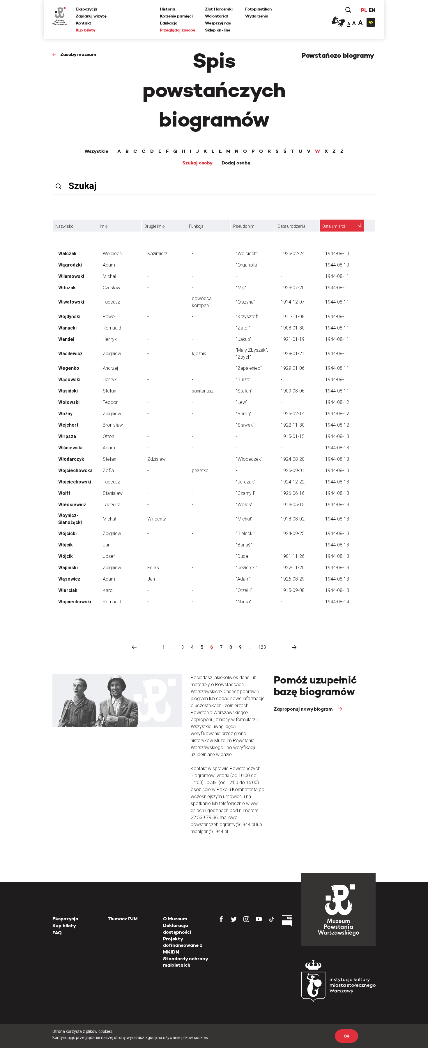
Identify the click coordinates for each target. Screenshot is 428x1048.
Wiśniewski (70, 448)
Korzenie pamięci (176, 16)
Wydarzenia (256, 16)
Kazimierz (157, 253)
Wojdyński (69, 316)
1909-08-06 (293, 391)
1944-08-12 (337, 402)
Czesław (111, 287)
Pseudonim (243, 226)
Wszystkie (96, 151)
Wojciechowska (75, 470)
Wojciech (112, 253)
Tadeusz (111, 302)
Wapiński (68, 567)
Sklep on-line (217, 30)
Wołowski (68, 402)
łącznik (199, 353)
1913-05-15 (293, 504)
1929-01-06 (293, 368)
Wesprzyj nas (218, 23)
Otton (108, 436)
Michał (109, 276)
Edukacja (169, 23)
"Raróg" (244, 413)
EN (372, 10)
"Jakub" (244, 339)
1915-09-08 (293, 590)
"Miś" (241, 287)
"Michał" (244, 519)
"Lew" (241, 402)
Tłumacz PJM (123, 919)
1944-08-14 (337, 601)
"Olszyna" (245, 302)
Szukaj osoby (197, 163)
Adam (109, 265)
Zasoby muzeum (78, 54)
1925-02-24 (293, 253)
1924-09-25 (293, 533)
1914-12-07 (293, 302)
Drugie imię (154, 226)
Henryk (110, 339)
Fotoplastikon (258, 9)
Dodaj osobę (236, 163)
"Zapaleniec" (249, 368)
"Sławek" (245, 425)
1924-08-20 (293, 459)
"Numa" (243, 601)
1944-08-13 (337, 436)
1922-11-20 (293, 567)
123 (262, 647)
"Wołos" (244, 504)
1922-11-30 (293, 425)
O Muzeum (175, 919)
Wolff (64, 493)
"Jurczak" (245, 482)
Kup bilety (85, 30)
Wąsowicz (69, 579)
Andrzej (110, 368)
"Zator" (243, 328)
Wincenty (156, 519)
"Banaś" (244, 545)
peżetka (200, 470)
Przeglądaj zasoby (177, 30)
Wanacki (67, 328)
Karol (108, 590)
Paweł (109, 316)
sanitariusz (202, 391)
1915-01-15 (293, 436)
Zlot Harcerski (218, 9)
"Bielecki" (245, 533)
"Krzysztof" (247, 316)
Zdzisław (156, 459)
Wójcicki (67, 533)
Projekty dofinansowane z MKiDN (182, 945)
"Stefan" (244, 391)
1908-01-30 (293, 328)
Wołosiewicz (72, 504)
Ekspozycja (86, 9)
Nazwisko (64, 226)
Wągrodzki (70, 265)
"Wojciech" (247, 253)
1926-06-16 (293, 493)
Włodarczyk (71, 459)
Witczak (67, 287)
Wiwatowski (71, 302)
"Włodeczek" (249, 459)
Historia (167, 9)
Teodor (110, 402)
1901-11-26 (293, 556)
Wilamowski (71, 276)
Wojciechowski (74, 482)
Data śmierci (333, 226)
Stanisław (113, 493)
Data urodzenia (291, 226)
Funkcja (196, 226)
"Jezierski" (246, 567)
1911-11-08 (293, 316)
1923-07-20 (293, 287)
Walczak (67, 253)
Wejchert (68, 425)
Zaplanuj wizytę (91, 16)
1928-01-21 (293, 353)
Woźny (65, 413)
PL (364, 10)
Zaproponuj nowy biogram (304, 709)
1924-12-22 (293, 482)
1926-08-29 (293, 579)
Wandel (66, 339)
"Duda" (242, 556)
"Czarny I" (246, 493)
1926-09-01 (293, 470)
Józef (109, 556)
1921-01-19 (293, 339)
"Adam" (243, 579)
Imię (103, 226)
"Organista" (247, 265)
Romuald (112, 328)
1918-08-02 (293, 519)
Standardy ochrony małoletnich (185, 962)
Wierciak (67, 590)
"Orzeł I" (244, 590)
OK (346, 1036)
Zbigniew (112, 353)
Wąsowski (69, 379)
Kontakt (83, 23)
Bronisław (113, 425)
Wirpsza (67, 436)
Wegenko (68, 368)
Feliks (153, 567)
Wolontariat (217, 16)
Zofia (108, 470)
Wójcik (65, 545)
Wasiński (68, 391)
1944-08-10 (337, 253)
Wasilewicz (70, 353)
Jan (106, 545)
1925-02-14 (293, 413)
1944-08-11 (337, 276)
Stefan (109, 391)
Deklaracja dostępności (177, 928)
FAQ (57, 933)
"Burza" (243, 379)
